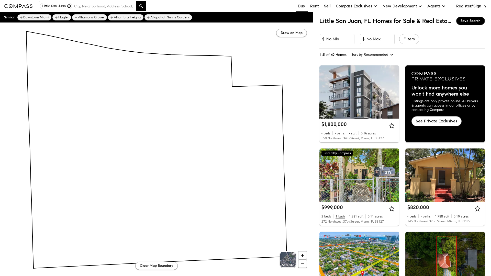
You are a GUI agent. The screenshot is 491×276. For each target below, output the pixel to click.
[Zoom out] (302, 264)
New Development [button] (400, 6)
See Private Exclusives (436, 121)
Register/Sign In (471, 6)
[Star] (391, 125)
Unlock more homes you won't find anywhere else (440, 91)
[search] (141, 6)
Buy (301, 6)
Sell (327, 6)
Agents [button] (434, 6)
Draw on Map (292, 33)
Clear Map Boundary (156, 265)
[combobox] (104, 6)
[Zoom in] (302, 255)
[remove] (69, 6)
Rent (314, 6)
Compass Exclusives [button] (354, 6)
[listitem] (34, 17)
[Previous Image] (325, 92)
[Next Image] (393, 92)
